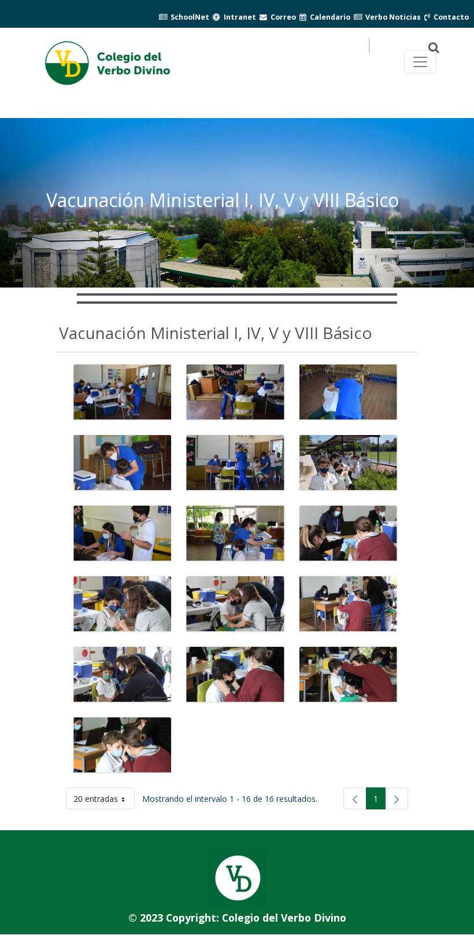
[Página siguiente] (396, 798)
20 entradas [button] (104, 801)
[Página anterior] (354, 798)
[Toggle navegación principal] (420, 61)
